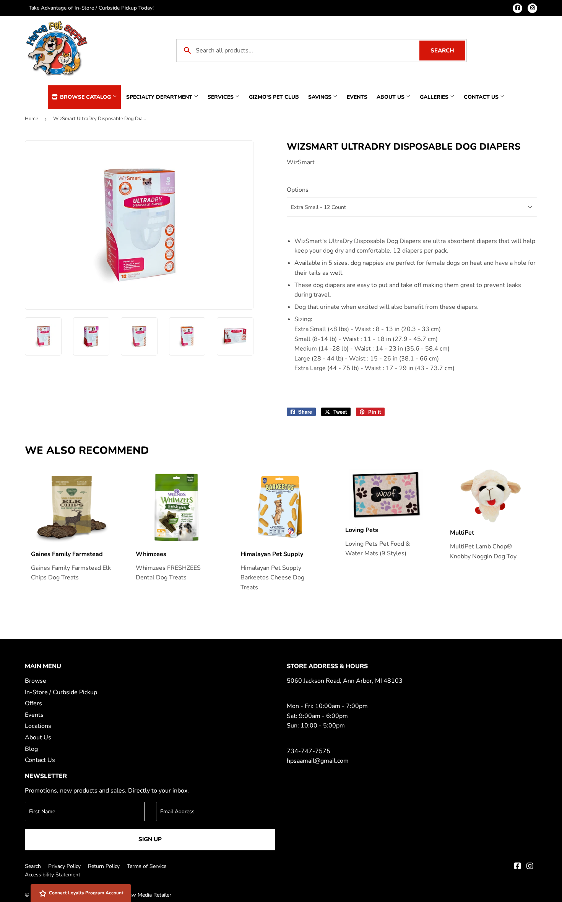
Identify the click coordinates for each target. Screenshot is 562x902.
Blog (31, 749)
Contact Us (482, 97)
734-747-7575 (308, 751)
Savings (320, 97)
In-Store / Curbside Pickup (61, 692)
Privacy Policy (64, 866)
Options (298, 190)
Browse (35, 681)
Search (447, 50)
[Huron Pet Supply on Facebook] (517, 867)
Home (31, 118)
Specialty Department (160, 97)
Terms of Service (146, 866)
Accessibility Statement (52, 874)
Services (221, 97)
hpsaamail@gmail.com (318, 761)
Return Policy (104, 866)
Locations (38, 726)
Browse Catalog (85, 97)
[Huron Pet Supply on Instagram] (529, 867)
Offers (33, 703)
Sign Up (150, 839)
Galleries (435, 97)
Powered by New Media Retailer (133, 895)
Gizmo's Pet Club (274, 97)
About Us (391, 97)
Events (357, 97)
